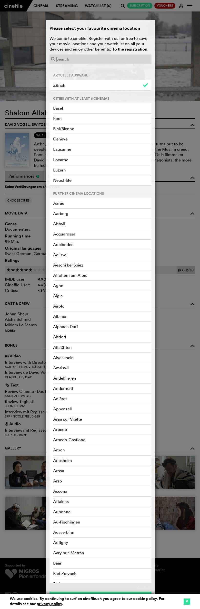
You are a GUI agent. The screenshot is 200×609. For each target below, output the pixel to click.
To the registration (129, 49)
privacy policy (49, 603)
